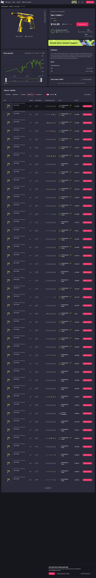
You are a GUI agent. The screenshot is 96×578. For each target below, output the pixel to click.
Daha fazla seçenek (85, 573)
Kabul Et (52, 573)
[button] (82, 2)
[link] (4, 6)
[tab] (8, 94)
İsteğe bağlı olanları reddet (63, 573)
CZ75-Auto (17, 6)
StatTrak (52, 94)
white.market (5, 6)
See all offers (87, 94)
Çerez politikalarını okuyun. (55, 570)
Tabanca (11, 6)
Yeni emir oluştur (87, 79)
